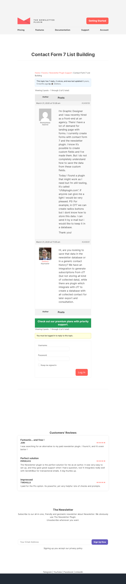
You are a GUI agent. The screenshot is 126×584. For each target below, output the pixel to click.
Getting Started (97, 20)
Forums (44, 73)
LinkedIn (79, 572)
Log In (81, 372)
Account (104, 30)
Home (37, 73)
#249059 (86, 103)
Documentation (62, 30)
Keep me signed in (49, 365)
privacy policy (75, 548)
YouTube (58, 572)
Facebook (68, 572)
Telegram (47, 572)
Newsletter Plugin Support (60, 73)
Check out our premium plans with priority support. (63, 323)
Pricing (21, 30)
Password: (42, 355)
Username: (42, 345)
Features (39, 30)
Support (85, 30)
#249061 (86, 242)
